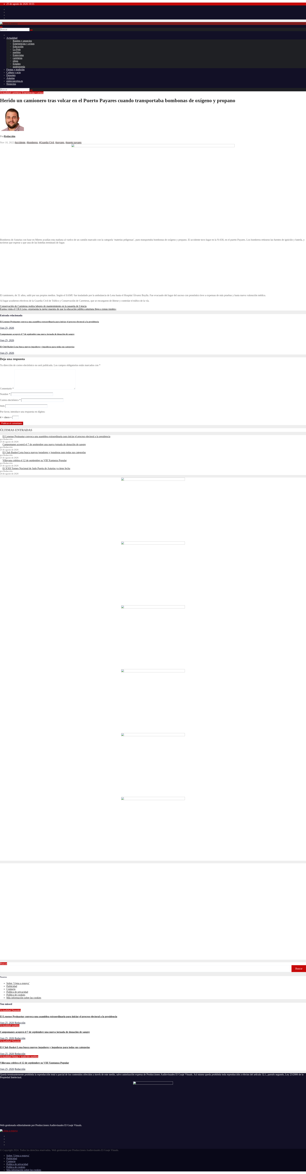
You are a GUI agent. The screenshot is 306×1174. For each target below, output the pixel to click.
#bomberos (32, 142)
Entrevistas (18, 55)
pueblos (17, 52)
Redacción (9, 136)
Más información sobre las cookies (23, 997)
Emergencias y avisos (23, 43)
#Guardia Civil (46, 142)
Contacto (10, 989)
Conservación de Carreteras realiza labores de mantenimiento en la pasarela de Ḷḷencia (43, 306)
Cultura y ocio (13, 72)
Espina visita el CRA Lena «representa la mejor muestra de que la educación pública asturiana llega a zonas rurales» (58, 309)
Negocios (11, 84)
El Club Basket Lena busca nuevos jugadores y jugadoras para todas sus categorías (37, 347)
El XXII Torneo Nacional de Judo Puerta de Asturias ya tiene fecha (36, 468)
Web (2, 406)
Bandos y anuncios (22, 40)
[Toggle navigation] (1, 27)
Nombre (5, 394)
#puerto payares (73, 142)
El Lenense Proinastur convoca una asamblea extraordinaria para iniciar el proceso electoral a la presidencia (49, 321)
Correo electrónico (10, 400)
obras (15, 61)
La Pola (17, 49)
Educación (18, 46)
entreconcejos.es (14, 81)
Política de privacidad (17, 992)
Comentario (7, 388)
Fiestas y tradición (15, 69)
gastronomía (19, 66)
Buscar (3, 963)
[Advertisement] (153, 269)
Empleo (17, 63)
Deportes (10, 75)
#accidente (20, 142)
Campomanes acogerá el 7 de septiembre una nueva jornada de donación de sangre (37, 334)
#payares (59, 142)
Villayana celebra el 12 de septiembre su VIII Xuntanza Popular (35, 460)
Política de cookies (15, 994)
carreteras (17, 58)
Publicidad (11, 986)
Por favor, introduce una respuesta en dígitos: (22, 411)
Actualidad (11, 38)
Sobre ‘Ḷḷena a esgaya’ (17, 983)
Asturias (10, 78)
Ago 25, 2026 (7, 328)
